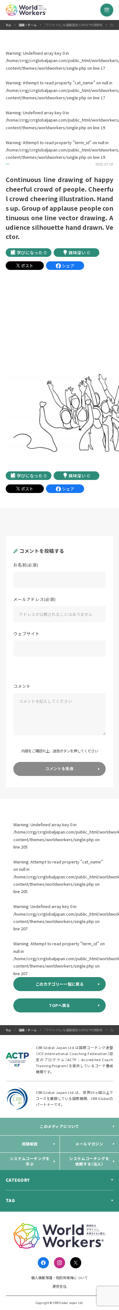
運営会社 (59, 1286)
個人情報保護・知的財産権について (59, 1277)
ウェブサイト (26, 633)
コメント (22, 686)
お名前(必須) (25, 565)
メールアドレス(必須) (34, 599)
